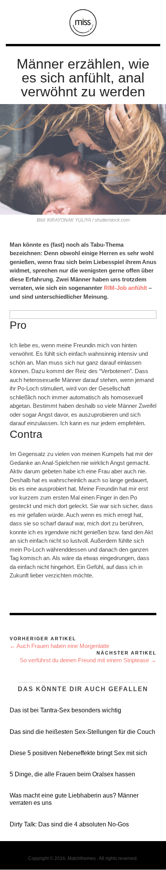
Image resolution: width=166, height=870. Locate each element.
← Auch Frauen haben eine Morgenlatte (59, 646)
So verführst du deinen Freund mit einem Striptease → (88, 660)
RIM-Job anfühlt (125, 287)
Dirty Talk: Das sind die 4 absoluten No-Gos (69, 824)
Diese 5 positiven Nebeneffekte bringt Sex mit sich (78, 753)
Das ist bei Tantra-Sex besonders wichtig (65, 710)
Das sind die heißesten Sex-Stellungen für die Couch (82, 732)
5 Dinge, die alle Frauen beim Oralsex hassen (72, 774)
